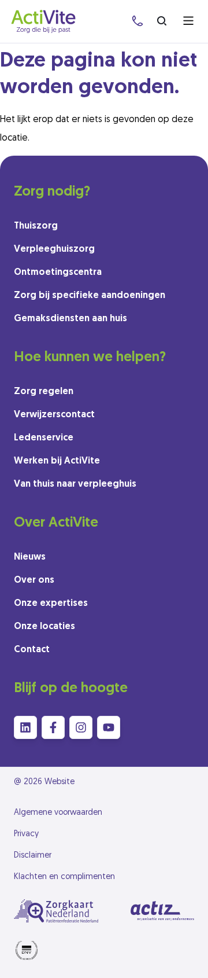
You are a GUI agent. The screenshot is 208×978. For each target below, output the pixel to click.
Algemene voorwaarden (58, 812)
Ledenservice (43, 438)
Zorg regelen (43, 391)
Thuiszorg (36, 226)
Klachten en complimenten (64, 877)
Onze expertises (51, 603)
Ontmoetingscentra (58, 272)
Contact (32, 650)
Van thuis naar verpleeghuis (75, 484)
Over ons (34, 580)
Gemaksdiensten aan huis (70, 318)
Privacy (26, 834)
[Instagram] (80, 727)
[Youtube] (108, 727)
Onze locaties (44, 626)
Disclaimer (32, 855)
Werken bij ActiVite (57, 461)
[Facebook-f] (53, 727)
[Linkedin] (25, 727)
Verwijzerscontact (54, 415)
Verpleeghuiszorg (54, 249)
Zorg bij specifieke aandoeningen (89, 295)
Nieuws (30, 557)
